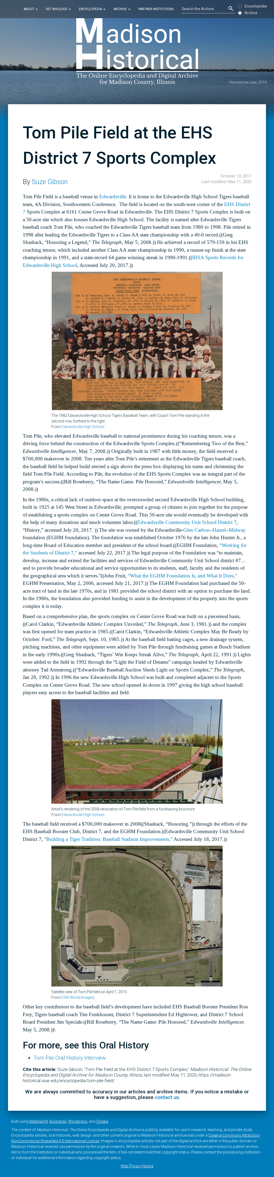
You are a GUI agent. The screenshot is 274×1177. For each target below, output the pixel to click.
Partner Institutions (156, 9)
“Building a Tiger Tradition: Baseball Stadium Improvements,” (108, 839)
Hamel (219, 530)
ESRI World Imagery (78, 997)
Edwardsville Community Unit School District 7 (187, 522)
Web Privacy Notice (137, 1166)
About (29, 9)
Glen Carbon (196, 530)
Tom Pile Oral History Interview (69, 1058)
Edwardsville (112, 196)
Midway (237, 530)
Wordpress (77, 1121)
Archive (120, 9)
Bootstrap (58, 1121)
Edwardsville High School (83, 427)
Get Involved (57, 9)
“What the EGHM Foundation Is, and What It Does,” (182, 575)
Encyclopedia (91, 9)
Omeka (102, 1121)
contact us (167, 1097)
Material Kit (38, 1121)
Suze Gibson (50, 182)
